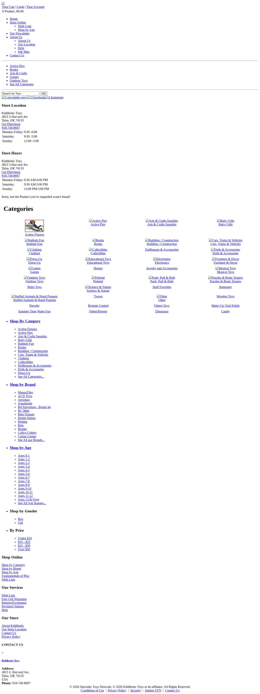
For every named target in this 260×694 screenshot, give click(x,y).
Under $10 (25, 538)
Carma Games (27, 436)
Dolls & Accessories (31, 369)
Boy (20, 519)
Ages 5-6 (24, 474)
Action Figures (27, 329)
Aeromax (24, 399)
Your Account (35, 7)
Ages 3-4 (24, 466)
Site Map (23, 51)
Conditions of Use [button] (92, 690)
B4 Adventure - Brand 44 (34, 407)
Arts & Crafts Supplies (32, 336)
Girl (20, 522)
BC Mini (23, 410)
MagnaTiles (25, 392)
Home (14, 19)
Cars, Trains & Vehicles (33, 354)
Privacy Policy (11, 636)
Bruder (22, 429)
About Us (16, 37)
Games (14, 77)
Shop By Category (25, 321)
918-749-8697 (11, 127)
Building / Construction (33, 351)
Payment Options (13, 606)
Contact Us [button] (172, 690)
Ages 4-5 (24, 470)
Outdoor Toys (19, 80)
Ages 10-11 (25, 492)
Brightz (22, 421)
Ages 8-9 (24, 485)
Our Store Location (14, 629)
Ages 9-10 (24, 488)
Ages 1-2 (24, 459)
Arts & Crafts (18, 73)
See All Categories (22, 84)
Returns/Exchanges (14, 602)
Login (20, 7)
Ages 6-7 (24, 477)
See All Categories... (31, 376)
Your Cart (8, 7)
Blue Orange (26, 414)
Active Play (17, 66)
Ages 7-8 (24, 481)
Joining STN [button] (153, 690)
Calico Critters (27, 432)
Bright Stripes (27, 418)
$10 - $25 (24, 542)
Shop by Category (13, 565)
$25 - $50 (24, 545)
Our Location (26, 44)
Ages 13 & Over (28, 499)
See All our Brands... (31, 440)
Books (14, 69)
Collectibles (25, 362)
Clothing (23, 358)
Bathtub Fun (26, 343)
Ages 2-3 (24, 463)
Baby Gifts (25, 340)
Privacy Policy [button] (117, 690)
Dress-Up (24, 373)
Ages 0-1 (24, 455)
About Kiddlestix (13, 625)
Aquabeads (25, 403)
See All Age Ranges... (32, 503)
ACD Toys (25, 396)
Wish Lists (24, 26)
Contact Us (17, 55)
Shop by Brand (23, 384)
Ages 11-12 (25, 496)
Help (21, 48)
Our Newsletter (19, 33)
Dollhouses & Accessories (34, 365)
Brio (21, 425)
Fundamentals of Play (15, 576)
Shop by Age (26, 29)
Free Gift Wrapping (14, 599)
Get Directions (11, 124)
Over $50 (24, 549)
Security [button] (135, 690)
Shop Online (18, 22)
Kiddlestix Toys (11, 660)
